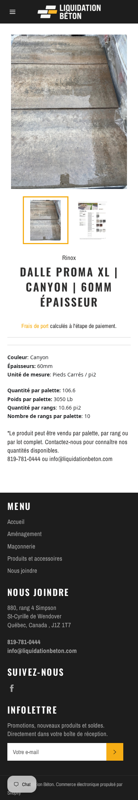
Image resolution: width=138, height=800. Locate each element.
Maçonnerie (21, 546)
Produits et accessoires (34, 558)
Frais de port (35, 326)
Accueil (15, 521)
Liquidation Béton (38, 784)
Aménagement (24, 533)
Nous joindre (22, 570)
